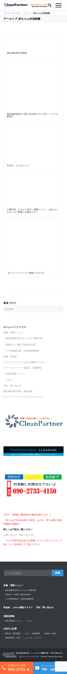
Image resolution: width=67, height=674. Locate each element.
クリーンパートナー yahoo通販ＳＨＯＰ (23, 362)
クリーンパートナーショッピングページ (23, 396)
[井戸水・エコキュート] (33, 142)
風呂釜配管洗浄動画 (17, 52)
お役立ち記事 (10, 628)
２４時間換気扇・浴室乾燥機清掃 (22, 350)
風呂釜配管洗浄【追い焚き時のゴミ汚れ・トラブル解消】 (32, 115)
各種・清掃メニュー (13, 332)
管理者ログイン (9, 654)
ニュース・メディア (33, 637)
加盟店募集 (9, 616)
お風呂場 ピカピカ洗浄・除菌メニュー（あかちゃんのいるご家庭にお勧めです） (32, 210)
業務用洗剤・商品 (12, 637)
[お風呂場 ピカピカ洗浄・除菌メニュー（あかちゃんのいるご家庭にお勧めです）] (33, 189)
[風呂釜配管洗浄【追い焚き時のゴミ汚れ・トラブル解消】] (33, 85)
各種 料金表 (10, 356)
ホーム (7, 13)
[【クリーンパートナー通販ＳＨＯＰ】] (33, 244)
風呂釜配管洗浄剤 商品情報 (17, 391)
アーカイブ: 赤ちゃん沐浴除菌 (21, 18)
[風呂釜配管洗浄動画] (33, 41)
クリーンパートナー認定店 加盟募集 (22, 367)
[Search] (49, 5)
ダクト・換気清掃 (32, 633)
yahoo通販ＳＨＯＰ (23, 607)
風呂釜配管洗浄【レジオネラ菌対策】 (24, 338)
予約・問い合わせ (12, 385)
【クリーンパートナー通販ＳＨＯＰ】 (26, 272)
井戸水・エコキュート (18, 165)
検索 (57, 572)
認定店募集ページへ (15, 373)
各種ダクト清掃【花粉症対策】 (21, 344)
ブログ (8, 379)
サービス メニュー (22, 13)
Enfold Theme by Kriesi (52, 656)
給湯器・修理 (50, 633)
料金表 (6, 607)
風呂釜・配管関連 (12, 633)
